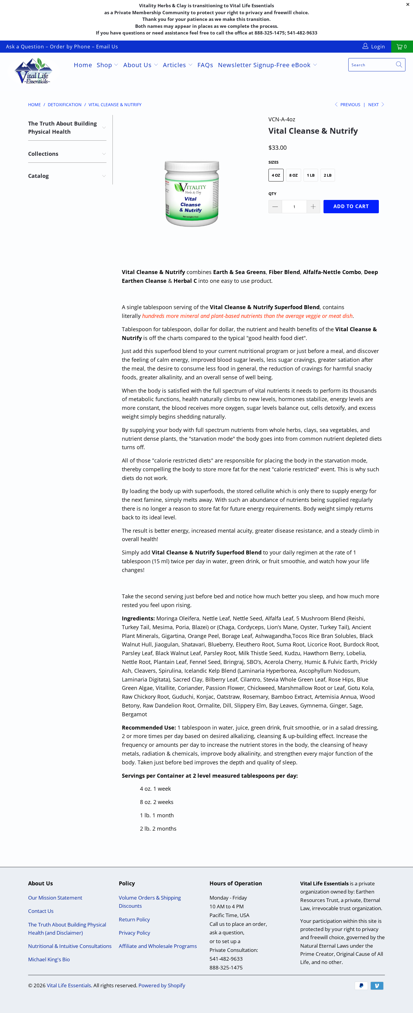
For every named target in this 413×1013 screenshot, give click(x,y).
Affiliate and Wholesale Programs (158, 946)
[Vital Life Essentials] (36, 72)
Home (83, 65)
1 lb (311, 175)
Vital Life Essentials (69, 985)
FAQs (205, 65)
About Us (138, 65)
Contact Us (41, 910)
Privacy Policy (134, 932)
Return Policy (134, 919)
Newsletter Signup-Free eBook (265, 65)
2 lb (328, 175)
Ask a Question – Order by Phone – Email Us (62, 46)
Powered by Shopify (161, 985)
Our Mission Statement (55, 897)
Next (374, 104)
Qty (272, 193)
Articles (175, 65)
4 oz (276, 175)
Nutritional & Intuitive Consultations (70, 946)
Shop (105, 65)
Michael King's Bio (49, 959)
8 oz (293, 175)
